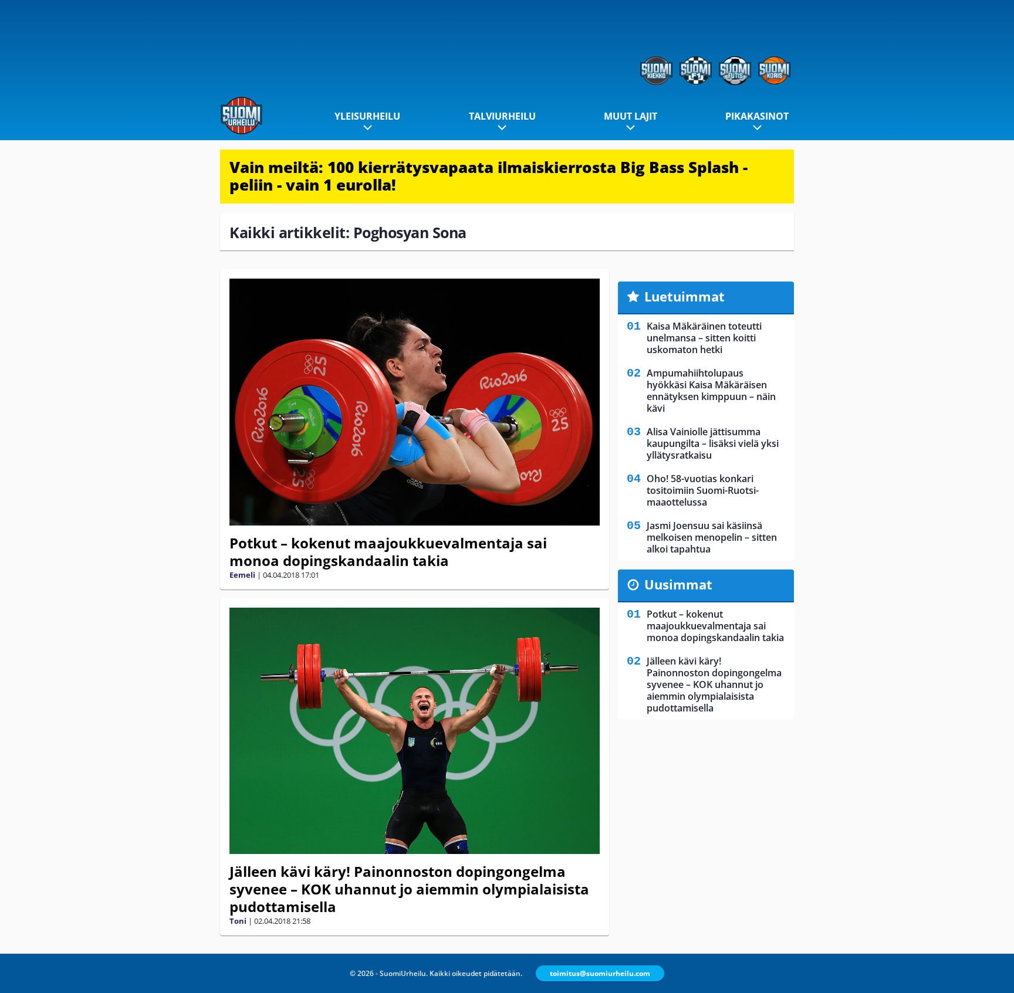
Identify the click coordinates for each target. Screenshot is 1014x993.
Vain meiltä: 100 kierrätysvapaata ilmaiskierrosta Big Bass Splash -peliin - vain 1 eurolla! (488, 176)
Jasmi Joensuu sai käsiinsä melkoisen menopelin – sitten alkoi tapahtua (712, 537)
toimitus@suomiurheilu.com (600, 973)
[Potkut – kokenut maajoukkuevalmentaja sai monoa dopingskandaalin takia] (414, 402)
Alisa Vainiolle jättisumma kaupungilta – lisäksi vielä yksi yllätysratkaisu (713, 443)
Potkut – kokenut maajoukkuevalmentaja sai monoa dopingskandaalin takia (388, 551)
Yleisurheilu (367, 116)
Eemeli (242, 575)
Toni (237, 921)
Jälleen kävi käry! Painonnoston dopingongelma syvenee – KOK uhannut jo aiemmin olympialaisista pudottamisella (409, 889)
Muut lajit (630, 116)
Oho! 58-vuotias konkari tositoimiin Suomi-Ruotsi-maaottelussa (703, 490)
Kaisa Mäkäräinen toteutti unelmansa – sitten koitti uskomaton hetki (704, 338)
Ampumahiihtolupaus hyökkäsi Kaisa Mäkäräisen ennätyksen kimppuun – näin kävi (711, 391)
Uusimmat (678, 584)
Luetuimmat (684, 296)
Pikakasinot (757, 116)
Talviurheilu (502, 116)
